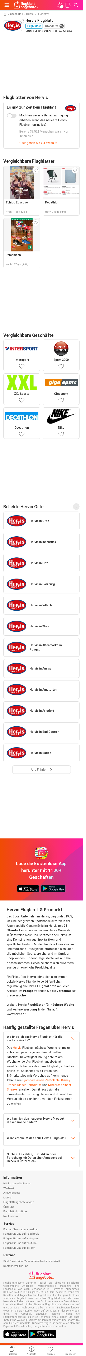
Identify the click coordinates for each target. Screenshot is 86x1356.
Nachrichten (10, 1216)
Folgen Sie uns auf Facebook (21, 1233)
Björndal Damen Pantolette (41, 1080)
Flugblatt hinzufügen (15, 1211)
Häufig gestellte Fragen (17, 1183)
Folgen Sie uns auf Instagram (21, 1238)
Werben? (8, 1188)
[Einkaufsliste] (67, 5)
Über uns (8, 1206)
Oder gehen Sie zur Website (38, 143)
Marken (7, 1197)
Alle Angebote (11, 1192)
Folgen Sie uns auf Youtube (20, 1243)
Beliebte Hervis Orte (23, 506)
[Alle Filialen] (76, 506)
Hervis (30, 14)
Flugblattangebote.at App (18, 1202)
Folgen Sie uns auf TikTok (19, 1247)
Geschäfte (16, 14)
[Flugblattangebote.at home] (26, 5)
